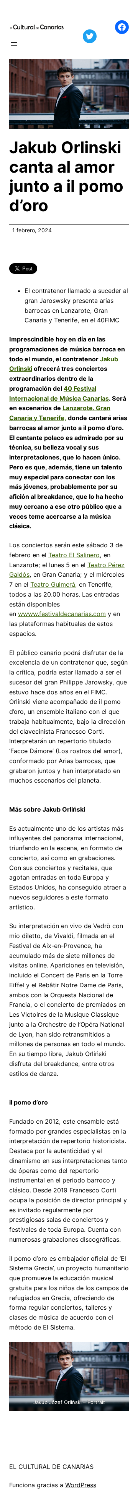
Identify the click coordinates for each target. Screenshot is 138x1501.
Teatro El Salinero (74, 555)
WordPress (80, 1485)
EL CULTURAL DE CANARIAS (51, 1466)
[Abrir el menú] (13, 44)
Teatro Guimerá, (53, 584)
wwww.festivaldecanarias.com (62, 614)
